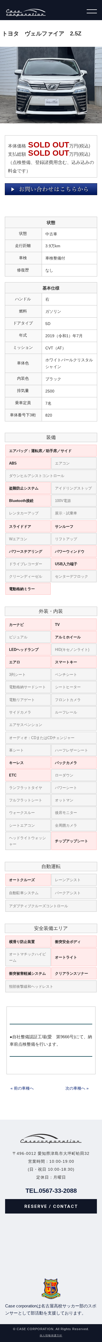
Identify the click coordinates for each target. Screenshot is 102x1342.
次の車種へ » (77, 1088)
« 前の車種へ (22, 1088)
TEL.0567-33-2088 (51, 1190)
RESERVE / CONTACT (51, 1206)
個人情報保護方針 (51, 1335)
